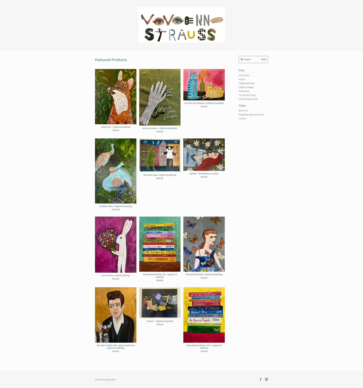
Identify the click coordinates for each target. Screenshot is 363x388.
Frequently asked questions (251, 114)
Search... (242, 79)
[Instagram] (266, 379)
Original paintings (246, 83)
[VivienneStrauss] (181, 25)
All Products (244, 75)
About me (243, 110)
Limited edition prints (248, 99)
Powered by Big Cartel (105, 379)
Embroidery (244, 91)
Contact (242, 118)
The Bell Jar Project (247, 95)
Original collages (246, 87)
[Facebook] (260, 379)
